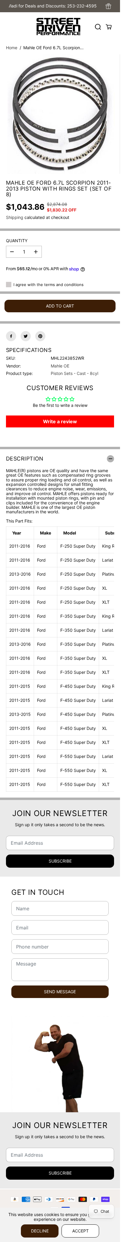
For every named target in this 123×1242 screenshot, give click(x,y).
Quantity (16, 240)
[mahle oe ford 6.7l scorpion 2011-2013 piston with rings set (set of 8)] (60, 114)
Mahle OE (60, 365)
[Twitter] (26, 336)
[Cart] (108, 26)
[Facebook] (11, 336)
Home (11, 47)
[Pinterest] (40, 336)
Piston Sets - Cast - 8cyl (74, 373)
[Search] (98, 26)
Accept (80, 1230)
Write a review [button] (60, 421)
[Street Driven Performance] (58, 27)
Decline (40, 1230)
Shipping (14, 217)
